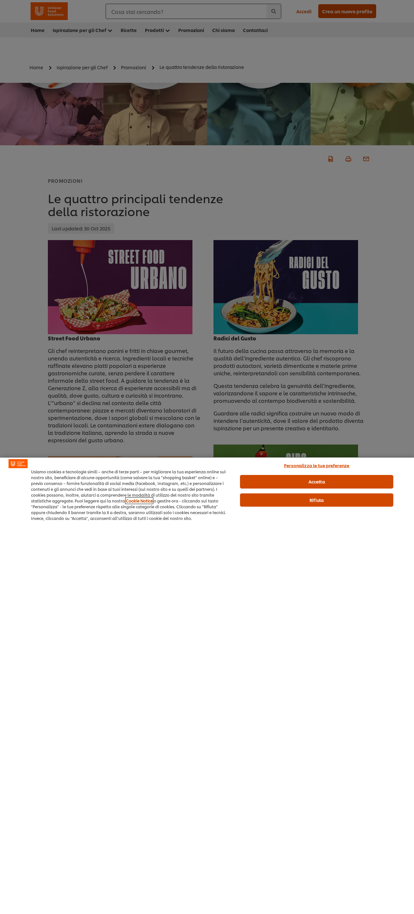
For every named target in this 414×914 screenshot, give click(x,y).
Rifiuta (317, 500)
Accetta (317, 481)
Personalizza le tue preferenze (316, 465)
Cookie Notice (139, 500)
